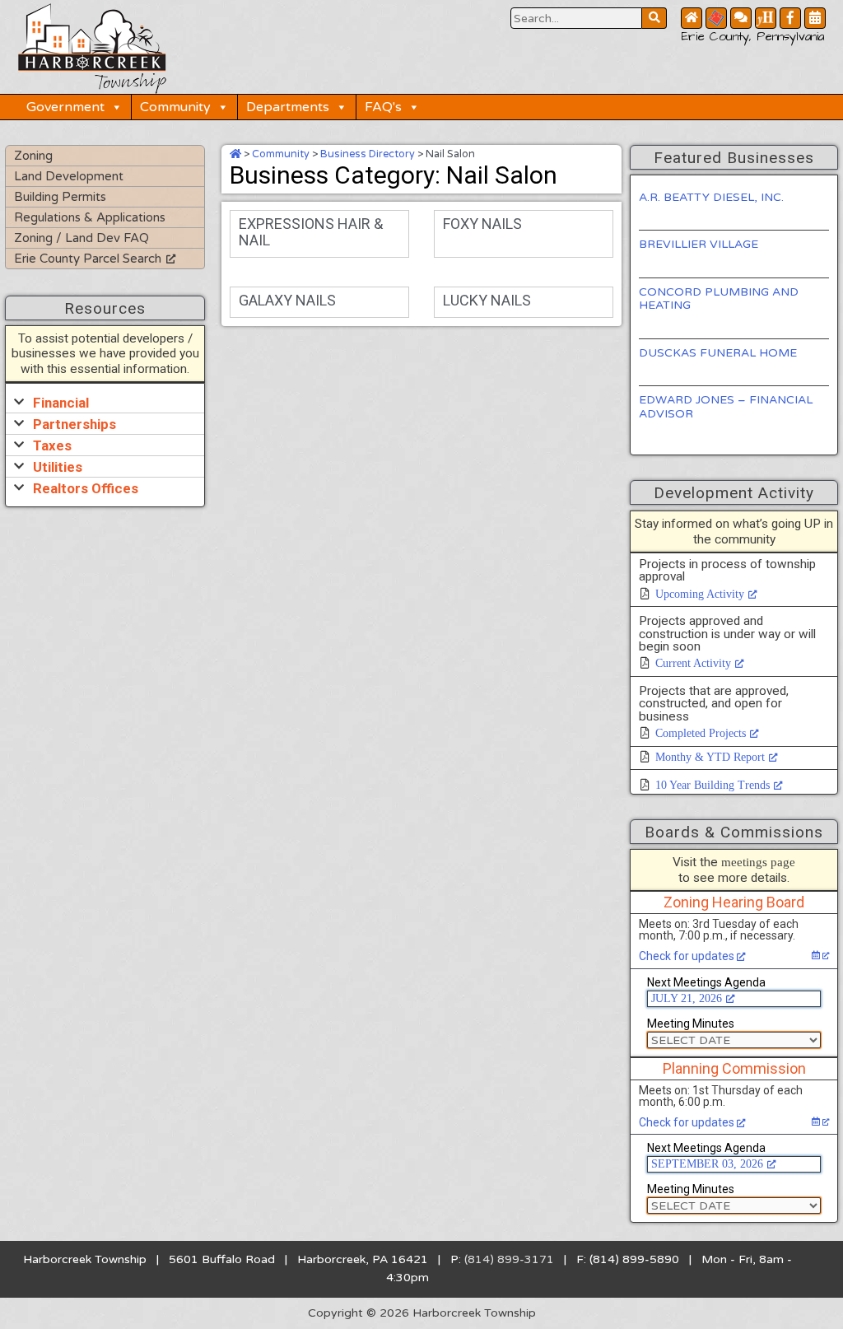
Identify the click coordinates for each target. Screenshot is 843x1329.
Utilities (57, 467)
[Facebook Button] (790, 18)
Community (175, 107)
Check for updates (688, 956)
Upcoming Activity (699, 594)
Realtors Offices (85, 488)
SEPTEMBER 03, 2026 (707, 1164)
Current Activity (693, 663)
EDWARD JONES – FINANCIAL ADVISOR (726, 407)
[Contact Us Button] (741, 18)
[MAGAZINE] (765, 18)
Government (65, 107)
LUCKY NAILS (487, 300)
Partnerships (74, 424)
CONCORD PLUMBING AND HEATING (719, 299)
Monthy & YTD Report (710, 757)
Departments (287, 107)
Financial (61, 402)
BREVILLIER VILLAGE (698, 244)
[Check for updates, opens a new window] (820, 955)
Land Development (68, 176)
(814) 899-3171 (509, 1259)
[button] (105, 402)
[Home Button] (691, 18)
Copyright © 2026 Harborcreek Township (422, 1313)
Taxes (52, 445)
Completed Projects (700, 733)
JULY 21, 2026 (686, 998)
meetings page (758, 862)
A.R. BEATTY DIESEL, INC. (711, 197)
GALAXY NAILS (287, 300)
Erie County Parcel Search (87, 258)
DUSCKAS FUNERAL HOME (718, 353)
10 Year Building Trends (712, 785)
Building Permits (60, 196)
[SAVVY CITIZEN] (716, 18)
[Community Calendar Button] (815, 18)
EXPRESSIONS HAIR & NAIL (311, 232)
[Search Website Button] (654, 18)
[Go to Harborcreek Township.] (235, 154)
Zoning (33, 155)
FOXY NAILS (482, 223)
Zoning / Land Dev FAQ (81, 238)
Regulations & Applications (89, 217)
